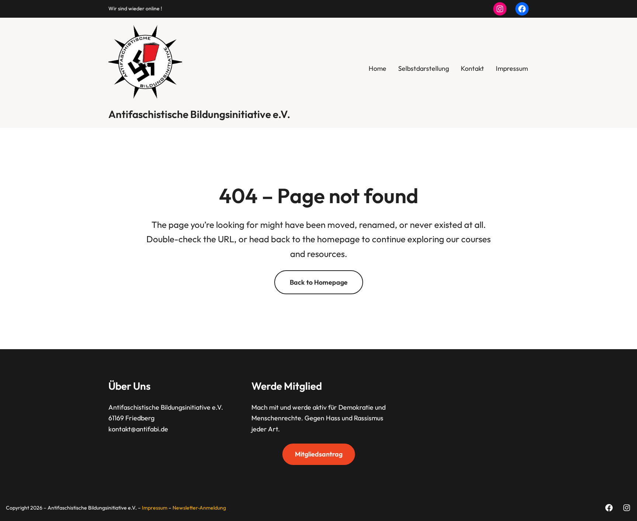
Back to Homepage (319, 282)
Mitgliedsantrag (318, 454)
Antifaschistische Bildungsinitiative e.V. (199, 114)
